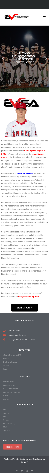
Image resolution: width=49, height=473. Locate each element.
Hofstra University (25, 173)
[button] (44, 17)
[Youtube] (32, 471)
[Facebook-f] (17, 471)
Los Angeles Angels (33, 150)
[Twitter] (22, 471)
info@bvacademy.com (28, 296)
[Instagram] (27, 471)
